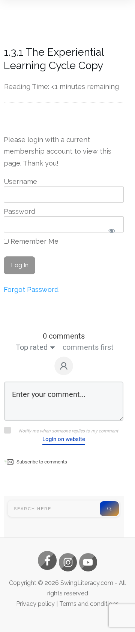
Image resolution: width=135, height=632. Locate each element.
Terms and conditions (89, 603)
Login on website (63, 439)
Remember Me (33, 241)
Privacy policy (35, 603)
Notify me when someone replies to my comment (68, 431)
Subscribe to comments (41, 462)
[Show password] (111, 230)
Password (19, 211)
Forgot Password (31, 289)
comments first (88, 347)
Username (20, 181)
